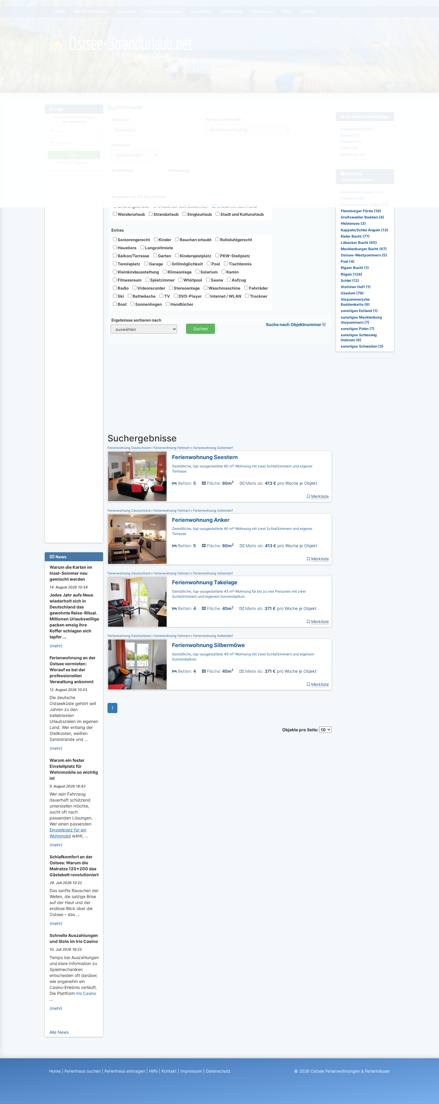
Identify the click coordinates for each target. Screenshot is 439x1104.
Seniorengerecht (133, 239)
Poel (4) (347, 261)
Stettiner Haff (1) (356, 287)
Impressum (191, 1071)
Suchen (200, 328)
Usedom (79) (352, 293)
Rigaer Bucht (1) (355, 267)
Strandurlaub (166, 214)
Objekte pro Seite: (300, 729)
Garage (155, 264)
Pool (215, 264)
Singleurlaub (199, 214)
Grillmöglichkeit (187, 264)
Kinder (164, 239)
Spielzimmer (162, 280)
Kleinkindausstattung (138, 272)
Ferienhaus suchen (83, 1071)
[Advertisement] (75, 272)
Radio (123, 288)
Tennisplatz (128, 264)
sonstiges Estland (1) (359, 310)
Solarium (208, 272)
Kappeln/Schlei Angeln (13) (364, 230)
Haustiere (126, 247)
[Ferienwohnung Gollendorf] (137, 476)
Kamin (232, 272)
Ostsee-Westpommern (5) (364, 255)
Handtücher (181, 304)
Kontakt (169, 1071)
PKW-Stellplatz (234, 255)
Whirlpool (192, 280)
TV (166, 296)
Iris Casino (86, 993)
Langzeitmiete (158, 247)
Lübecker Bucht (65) (359, 242)
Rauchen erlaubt (195, 239)
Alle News (59, 1032)
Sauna (216, 280)
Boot (122, 304)
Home (55, 1071)
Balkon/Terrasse (133, 255)
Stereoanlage (186, 288)
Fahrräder (258, 288)
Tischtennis (239, 264)
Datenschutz (218, 1071)
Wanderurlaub (131, 214)
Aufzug (238, 280)
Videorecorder (150, 288)
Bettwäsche (144, 296)
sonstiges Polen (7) (357, 328)
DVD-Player (190, 296)
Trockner (258, 296)
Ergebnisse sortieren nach (136, 320)
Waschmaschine (224, 288)
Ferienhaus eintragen (125, 1071)
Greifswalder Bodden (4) (362, 217)
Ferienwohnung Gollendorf (212, 448)
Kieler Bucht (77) (355, 236)
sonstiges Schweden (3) (362, 346)
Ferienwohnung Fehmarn (172, 448)
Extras (117, 230)
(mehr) (56, 645)
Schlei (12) (350, 280)
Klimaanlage (179, 272)
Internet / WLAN (225, 296)
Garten (164, 255)
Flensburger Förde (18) (361, 211)
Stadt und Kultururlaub (242, 214)
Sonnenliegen (148, 304)
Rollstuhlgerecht (235, 239)
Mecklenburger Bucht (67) (364, 249)
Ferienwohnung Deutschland (129, 448)
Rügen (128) (351, 274)
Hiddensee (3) (353, 223)
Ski (120, 296)
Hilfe (153, 1071)
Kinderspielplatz (195, 255)
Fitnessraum (129, 280)
